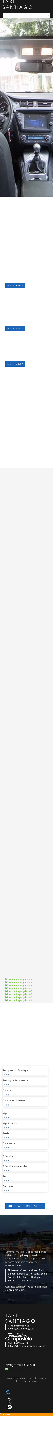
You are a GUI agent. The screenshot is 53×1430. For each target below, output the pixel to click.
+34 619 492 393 (20, 1343)
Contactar (16, 458)
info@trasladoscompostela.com (28, 1346)
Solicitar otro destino (25, 1206)
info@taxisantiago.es (22, 1328)
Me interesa (15, 285)
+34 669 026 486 (20, 1325)
